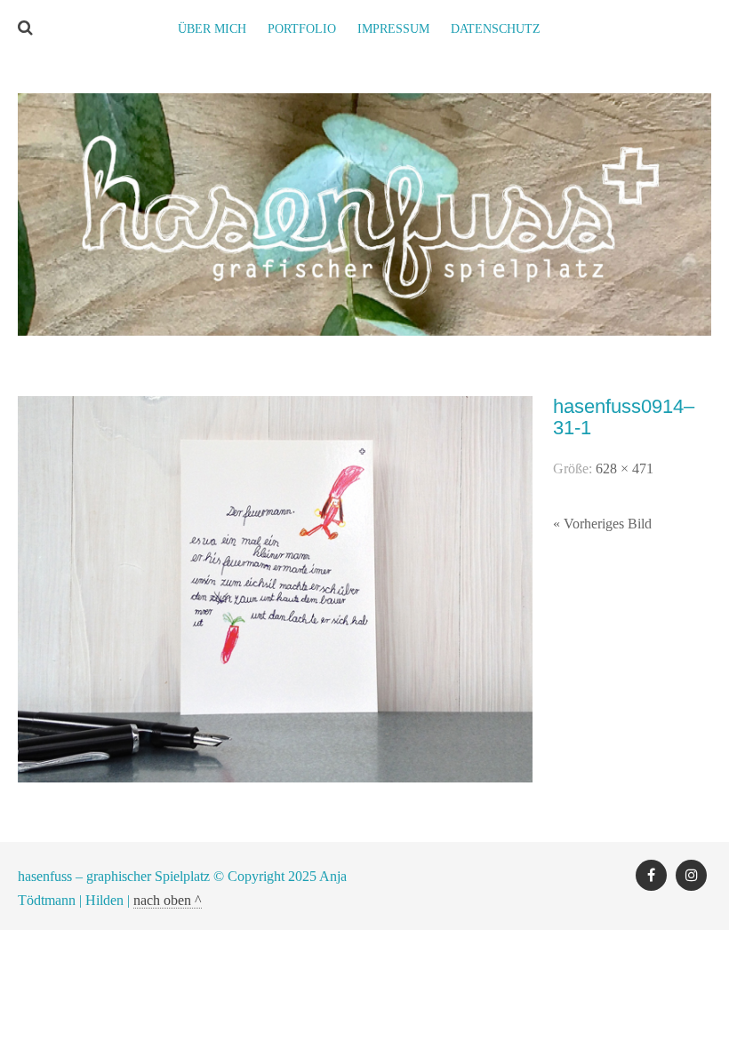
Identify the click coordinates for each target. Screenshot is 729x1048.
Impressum (393, 29)
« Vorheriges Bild (602, 523)
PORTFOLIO (302, 29)
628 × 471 (624, 468)
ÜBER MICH (212, 29)
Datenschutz (496, 29)
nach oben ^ (167, 900)
